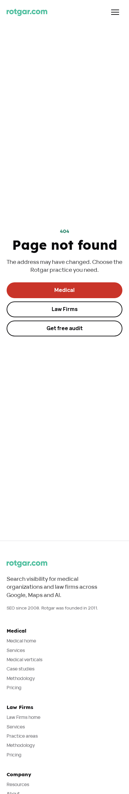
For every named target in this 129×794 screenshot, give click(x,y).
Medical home (21, 641)
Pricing (14, 687)
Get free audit (65, 328)
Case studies (20, 669)
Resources (18, 784)
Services (16, 650)
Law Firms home (23, 717)
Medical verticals (24, 659)
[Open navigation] (115, 12)
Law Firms (65, 309)
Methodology (21, 678)
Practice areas (22, 736)
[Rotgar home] (27, 12)
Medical (64, 290)
